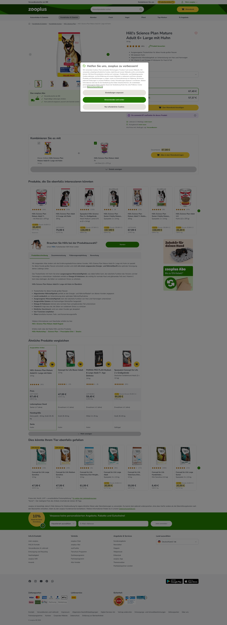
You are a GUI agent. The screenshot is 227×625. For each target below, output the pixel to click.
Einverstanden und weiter (114, 100)
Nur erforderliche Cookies (114, 107)
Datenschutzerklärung (95, 87)
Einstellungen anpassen (114, 93)
